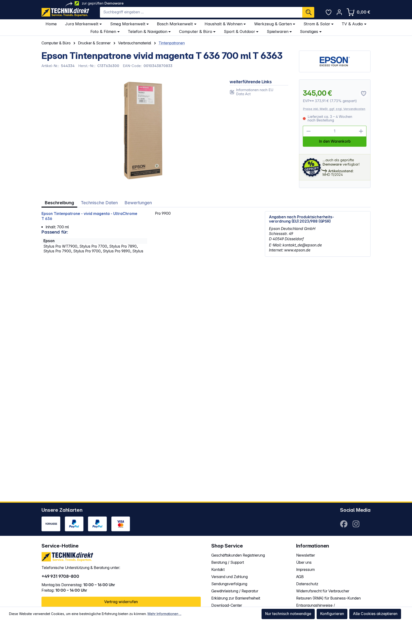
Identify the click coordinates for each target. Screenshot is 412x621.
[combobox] (201, 12)
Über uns (304, 562)
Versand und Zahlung (229, 576)
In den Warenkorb (334, 141)
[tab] (59, 202)
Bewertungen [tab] (138, 202)
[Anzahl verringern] (308, 131)
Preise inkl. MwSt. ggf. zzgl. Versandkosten (334, 109)
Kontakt (218, 569)
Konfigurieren (332, 613)
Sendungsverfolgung (229, 584)
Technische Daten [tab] (99, 202)
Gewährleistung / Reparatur (234, 591)
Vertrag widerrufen (121, 602)
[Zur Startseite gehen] (65, 12)
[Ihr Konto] (339, 12)
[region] (130, 130)
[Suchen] (308, 12)
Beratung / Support (227, 562)
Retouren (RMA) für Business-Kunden (328, 598)
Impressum (305, 569)
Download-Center (226, 605)
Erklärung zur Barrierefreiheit (235, 598)
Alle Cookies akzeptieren (375, 613)
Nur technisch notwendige (288, 613)
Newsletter (305, 555)
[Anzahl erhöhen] (361, 131)
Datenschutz (307, 584)
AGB (300, 576)
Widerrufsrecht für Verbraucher (322, 591)
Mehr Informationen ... (164, 614)
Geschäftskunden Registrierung (238, 555)
